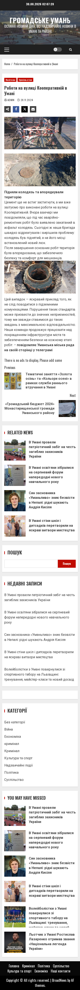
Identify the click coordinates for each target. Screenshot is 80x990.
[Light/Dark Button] (57, 49)
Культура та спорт (18, 758)
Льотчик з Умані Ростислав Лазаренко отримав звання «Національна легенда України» (15, 942)
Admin (11, 100)
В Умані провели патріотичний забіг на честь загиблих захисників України (15, 450)
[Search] (70, 49)
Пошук (14, 552)
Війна (8, 729)
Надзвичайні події (18, 765)
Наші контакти (60, 971)
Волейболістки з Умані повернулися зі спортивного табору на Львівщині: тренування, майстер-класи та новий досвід (39, 674)
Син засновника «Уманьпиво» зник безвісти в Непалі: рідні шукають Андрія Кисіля (15, 500)
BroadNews (59, 980)
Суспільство (25, 79)
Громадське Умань (40, 20)
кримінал (11, 744)
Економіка (12, 737)
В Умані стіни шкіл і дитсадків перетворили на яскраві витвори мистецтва (15, 526)
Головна (14, 965)
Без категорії (14, 722)
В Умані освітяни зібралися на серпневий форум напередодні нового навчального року (15, 475)
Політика (10, 79)
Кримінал (11, 751)
